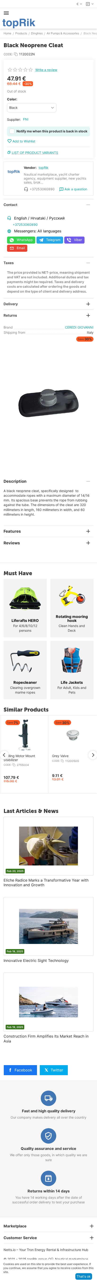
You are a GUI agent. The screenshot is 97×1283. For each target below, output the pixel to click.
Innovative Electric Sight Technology (36, 960)
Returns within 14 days (49, 1191)
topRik (43, 168)
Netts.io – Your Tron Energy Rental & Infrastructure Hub (46, 1250)
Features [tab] (12, 531)
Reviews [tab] (12, 543)
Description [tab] (15, 481)
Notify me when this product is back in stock (51, 131)
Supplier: (14, 119)
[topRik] (18, 23)
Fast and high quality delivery (48, 1111)
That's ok (84, 1276)
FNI (25, 119)
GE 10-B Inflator (23, 756)
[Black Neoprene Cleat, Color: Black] (48, 403)
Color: (12, 99)
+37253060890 (25, 225)
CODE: (8, 54)
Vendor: (30, 168)
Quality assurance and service (48, 1148)
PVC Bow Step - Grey (75, 756)
